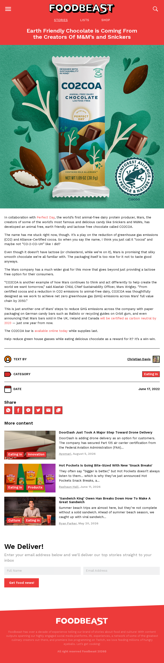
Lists (84, 20)
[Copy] (58, 410)
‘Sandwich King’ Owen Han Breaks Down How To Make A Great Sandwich (105, 500)
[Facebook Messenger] (28, 410)
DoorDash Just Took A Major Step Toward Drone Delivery (105, 432)
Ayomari (65, 453)
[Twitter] (38, 410)
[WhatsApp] (8, 410)
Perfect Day (46, 217)
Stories (61, 20)
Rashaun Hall (69, 486)
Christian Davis (139, 359)
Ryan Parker (68, 523)
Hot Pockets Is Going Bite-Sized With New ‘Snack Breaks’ (105, 465)
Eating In (151, 374)
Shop (105, 20)
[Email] (48, 410)
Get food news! (21, 583)
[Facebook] (18, 410)
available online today (51, 331)
